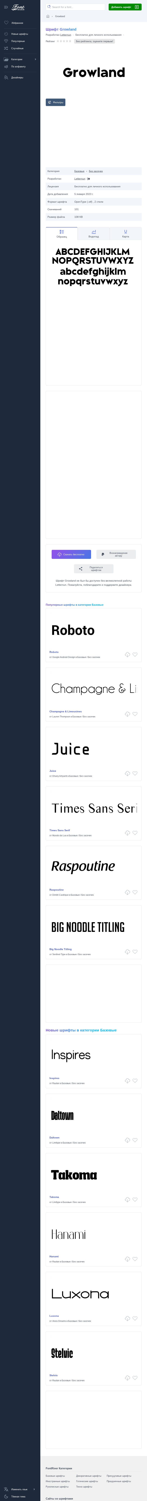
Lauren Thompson (61, 716)
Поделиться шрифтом (96, 568)
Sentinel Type (59, 954)
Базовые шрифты (55, 1476)
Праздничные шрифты (119, 1481)
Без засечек (96, 171)
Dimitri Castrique (60, 895)
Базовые (79, 171)
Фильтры (58, 102)
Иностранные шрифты (58, 1481)
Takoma (54, 1197)
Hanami (54, 1256)
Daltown (54, 1137)
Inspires (54, 1078)
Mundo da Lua (59, 835)
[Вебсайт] (87, 178)
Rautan (56, 1083)
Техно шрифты (84, 1486)
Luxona (54, 1315)
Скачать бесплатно (73, 554)
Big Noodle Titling (60, 949)
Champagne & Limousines (65, 711)
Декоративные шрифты (88, 1476)
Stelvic (53, 1375)
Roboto (54, 652)
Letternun (65, 34)
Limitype (56, 1143)
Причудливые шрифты (119, 1476)
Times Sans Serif (59, 830)
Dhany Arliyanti (59, 776)
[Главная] (48, 16)
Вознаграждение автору (118, 554)
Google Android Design (63, 657)
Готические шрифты (87, 1481)
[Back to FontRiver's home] (17, 7)
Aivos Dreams (59, 1321)
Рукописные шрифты (57, 1486)
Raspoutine (56, 889)
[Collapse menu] (6, 7)
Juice (52, 770)
